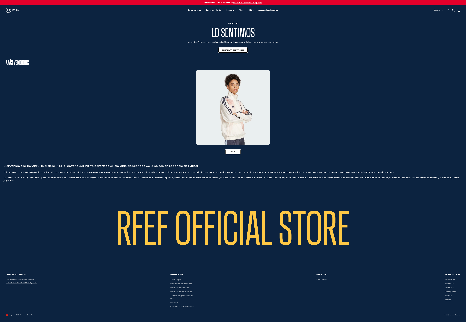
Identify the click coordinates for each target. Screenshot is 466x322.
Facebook (450, 280)
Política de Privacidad (181, 292)
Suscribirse (321, 280)
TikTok (448, 300)
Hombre (230, 10)
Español (437, 10)
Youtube (449, 288)
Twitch (448, 296)
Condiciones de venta (181, 284)
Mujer (242, 10)
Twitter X (449, 284)
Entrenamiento (213, 10)
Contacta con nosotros (182, 307)
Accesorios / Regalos (268, 10)
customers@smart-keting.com (247, 3)
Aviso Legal (175, 280)
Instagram (450, 292)
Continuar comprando (233, 50)
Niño (251, 10)
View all (233, 152)
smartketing (455, 315)
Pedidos (174, 303)
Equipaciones (194, 10)
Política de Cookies (179, 288)
